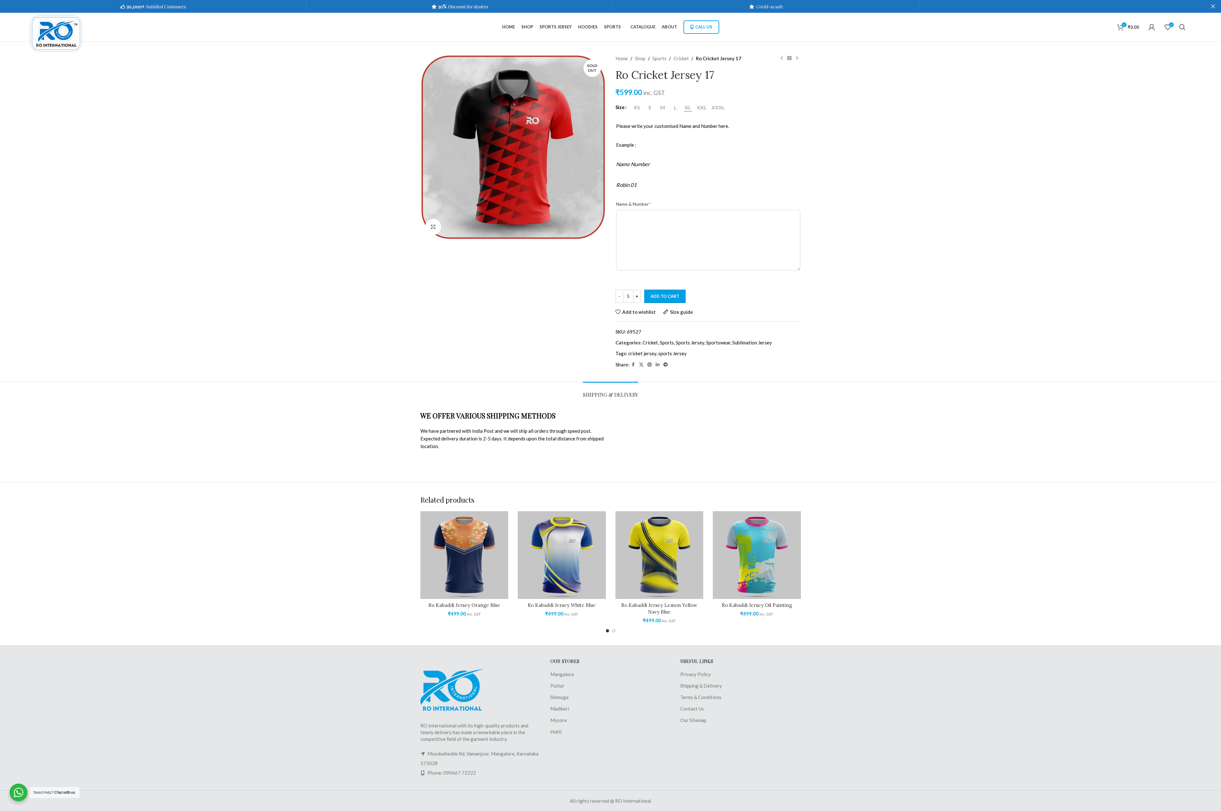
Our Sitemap (693, 720)
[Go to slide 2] (613, 630)
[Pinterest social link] (649, 364)
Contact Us (692, 708)
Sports (659, 58)
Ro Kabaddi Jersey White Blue (562, 605)
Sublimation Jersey (752, 342)
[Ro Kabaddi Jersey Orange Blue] (464, 555)
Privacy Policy (695, 674)
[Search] (1182, 27)
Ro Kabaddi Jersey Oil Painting (757, 605)
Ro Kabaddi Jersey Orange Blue (464, 605)
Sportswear (718, 342)
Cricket (681, 58)
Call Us (703, 26)
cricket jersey (642, 353)
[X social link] (641, 364)
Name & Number (633, 204)
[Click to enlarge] (433, 227)
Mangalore (562, 674)
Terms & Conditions (700, 697)
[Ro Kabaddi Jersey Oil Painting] (757, 555)
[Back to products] (789, 58)
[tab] (610, 391)
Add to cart (665, 296)
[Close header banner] (1213, 6)
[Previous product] (782, 58)
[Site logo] (59, 33)
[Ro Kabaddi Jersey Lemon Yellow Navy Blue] (659, 555)
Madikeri (559, 708)
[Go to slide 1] (607, 630)
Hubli (556, 731)
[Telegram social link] (665, 364)
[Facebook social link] (633, 364)
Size (620, 107)
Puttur (557, 686)
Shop (640, 58)
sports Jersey (672, 353)
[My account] (1151, 27)
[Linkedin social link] (657, 364)
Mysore (558, 720)
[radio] (637, 107)
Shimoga (559, 697)
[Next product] (797, 58)
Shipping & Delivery (701, 686)
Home (621, 58)
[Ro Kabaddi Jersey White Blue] (562, 555)
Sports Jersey (690, 342)
